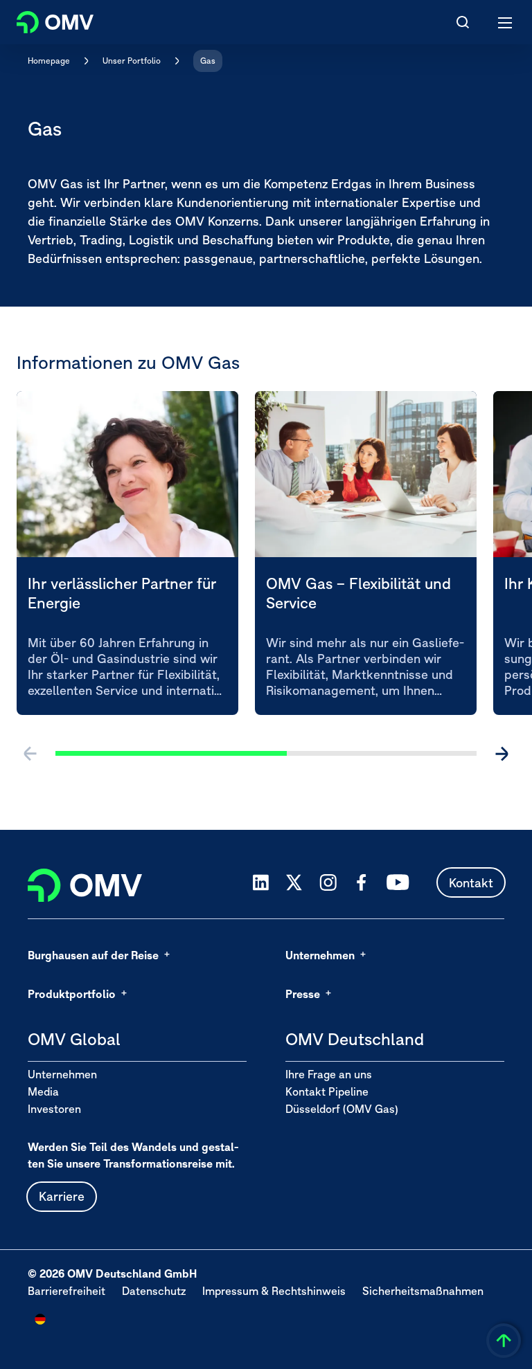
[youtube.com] (398, 882)
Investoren (54, 1109)
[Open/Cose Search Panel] (462, 22)
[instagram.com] (328, 882)
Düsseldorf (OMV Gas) (341, 1109)
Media (43, 1091)
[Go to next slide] (501, 754)
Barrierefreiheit (66, 1291)
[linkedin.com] (260, 882)
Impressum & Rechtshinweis (274, 1291)
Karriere (62, 1196)
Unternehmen (62, 1074)
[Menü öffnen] (505, 22)
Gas (207, 60)
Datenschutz (154, 1291)
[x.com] (294, 882)
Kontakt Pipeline (327, 1091)
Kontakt (471, 883)
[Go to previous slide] (30, 754)
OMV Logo (43, 19)
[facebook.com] (361, 882)
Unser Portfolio (132, 60)
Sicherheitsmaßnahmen (423, 1291)
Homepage (49, 60)
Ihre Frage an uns (328, 1074)
